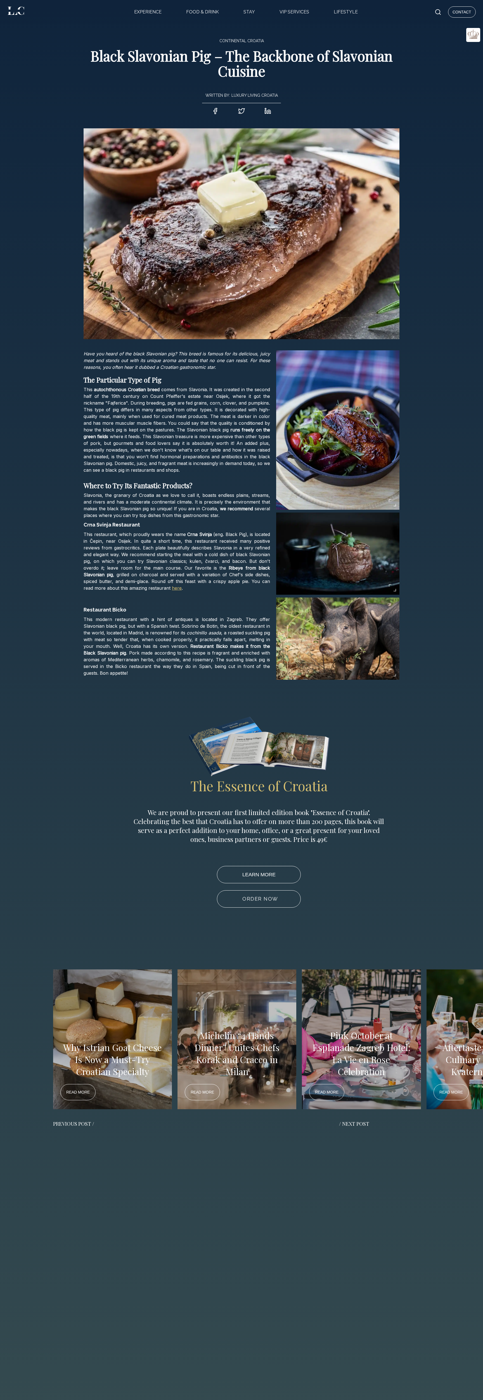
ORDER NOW (260, 899)
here (177, 588)
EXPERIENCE (148, 12)
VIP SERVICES (294, 12)
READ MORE (78, 1092)
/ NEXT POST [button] (354, 1123)
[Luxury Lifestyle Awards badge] (459, 55)
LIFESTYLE (346, 12)
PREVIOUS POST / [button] (73, 1123)
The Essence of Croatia (259, 786)
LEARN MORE (259, 874)
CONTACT (462, 12)
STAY (249, 12)
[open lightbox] (337, 430)
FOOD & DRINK (202, 12)
